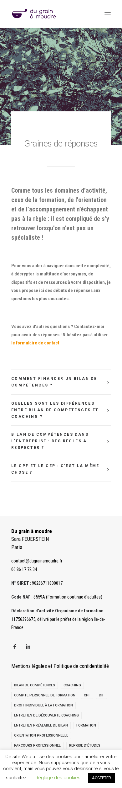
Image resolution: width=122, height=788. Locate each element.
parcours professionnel (37, 745)
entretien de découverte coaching (46, 715)
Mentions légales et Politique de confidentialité (60, 666)
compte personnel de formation (44, 695)
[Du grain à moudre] (34, 13)
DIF (101, 695)
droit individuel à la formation (43, 705)
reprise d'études (84, 745)
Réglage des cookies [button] (57, 777)
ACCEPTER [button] (101, 777)
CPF (87, 695)
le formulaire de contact (35, 343)
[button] (107, 14)
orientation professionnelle (41, 735)
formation (86, 725)
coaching (72, 685)
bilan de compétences (34, 685)
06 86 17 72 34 (24, 569)
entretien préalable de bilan (41, 725)
